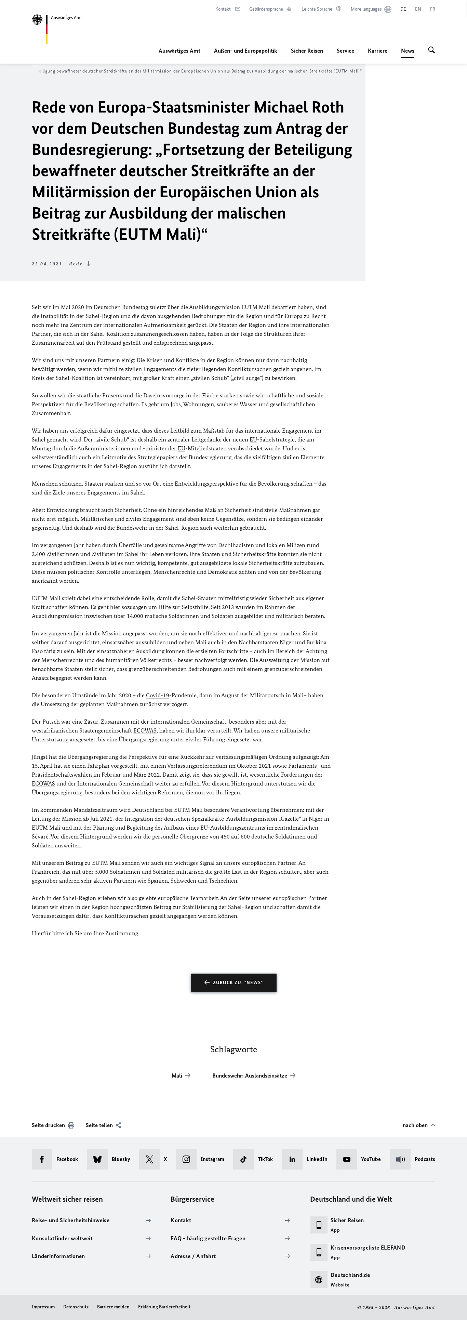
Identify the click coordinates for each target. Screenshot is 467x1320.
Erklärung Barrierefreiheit (164, 1307)
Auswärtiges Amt (179, 50)
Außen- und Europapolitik (245, 50)
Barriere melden (113, 1307)
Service (345, 50)
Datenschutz (76, 1307)
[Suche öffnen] (431, 50)
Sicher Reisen (307, 50)
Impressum (43, 1307)
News (407, 52)
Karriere (377, 50)
